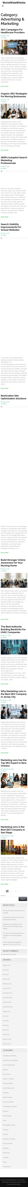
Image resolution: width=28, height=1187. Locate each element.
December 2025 (7, 993)
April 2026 (6, 974)
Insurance (5, 1111)
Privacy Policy (21, 1180)
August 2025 (6, 1011)
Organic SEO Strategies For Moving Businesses (14, 95)
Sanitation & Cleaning (9, 1139)
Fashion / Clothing (8, 1079)
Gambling (5, 1092)
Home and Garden (8, 1102)
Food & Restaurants (8, 1088)
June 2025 (6, 1020)
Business (5, 1069)
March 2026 (6, 979)
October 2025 (7, 1002)
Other (4, 1120)
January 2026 (7, 988)
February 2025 (7, 1039)
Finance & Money (8, 1083)
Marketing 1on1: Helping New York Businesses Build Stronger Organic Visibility (13, 926)
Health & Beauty (7, 1097)
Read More (4, 86)
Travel (4, 1162)
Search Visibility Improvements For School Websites (11, 227)
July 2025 (5, 1016)
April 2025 (6, 1030)
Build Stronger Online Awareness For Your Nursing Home (13, 563)
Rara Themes (22, 1182)
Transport (5, 1157)
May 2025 (6, 1025)
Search (3, 895)
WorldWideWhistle (14, 2)
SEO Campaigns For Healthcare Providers (13, 31)
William (4, 38)
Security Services (8, 1143)
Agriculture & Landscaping (10, 1060)
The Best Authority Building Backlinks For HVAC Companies (13, 629)
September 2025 (8, 1007)
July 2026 (5, 970)
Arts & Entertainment (9, 1065)
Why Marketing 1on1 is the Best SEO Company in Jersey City (14, 694)
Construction (6, 1074)
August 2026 (6, 965)
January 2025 (6, 1044)
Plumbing (5, 1129)
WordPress (17, 1184)
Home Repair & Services (10, 1106)
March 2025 (6, 1034)
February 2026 (7, 983)
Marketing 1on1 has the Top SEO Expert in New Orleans (14, 763)
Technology (6, 1152)
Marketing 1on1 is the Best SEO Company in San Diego (13, 829)
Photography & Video (9, 1125)
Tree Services (7, 1166)
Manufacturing (7, 1116)
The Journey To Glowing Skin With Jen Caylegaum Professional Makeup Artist (14, 935)
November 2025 (7, 997)
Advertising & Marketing (9, 1056)
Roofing (5, 1134)
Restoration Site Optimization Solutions (13, 397)
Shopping (5, 1148)
